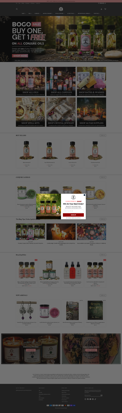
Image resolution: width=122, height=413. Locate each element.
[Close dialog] (84, 195)
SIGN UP (73, 215)
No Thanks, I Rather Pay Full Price (73, 218)
